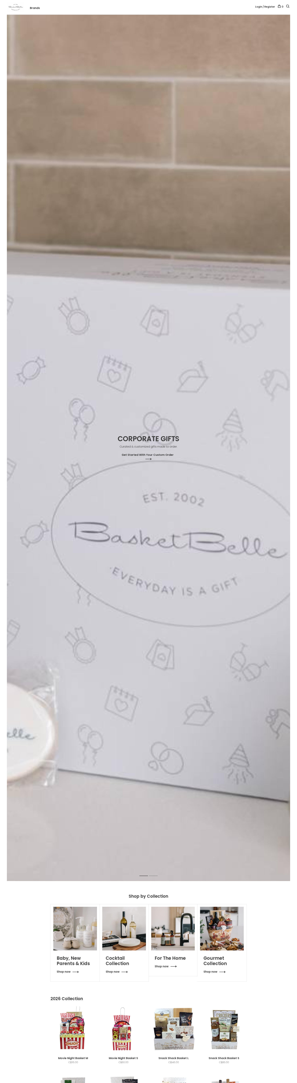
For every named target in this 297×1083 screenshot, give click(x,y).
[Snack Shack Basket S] (224, 1029)
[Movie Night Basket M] (73, 1029)
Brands (35, 8)
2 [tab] (156, 872)
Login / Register (265, 6)
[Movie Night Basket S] (123, 1029)
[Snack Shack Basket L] (173, 1029)
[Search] (288, 6)
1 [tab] (146, 872)
